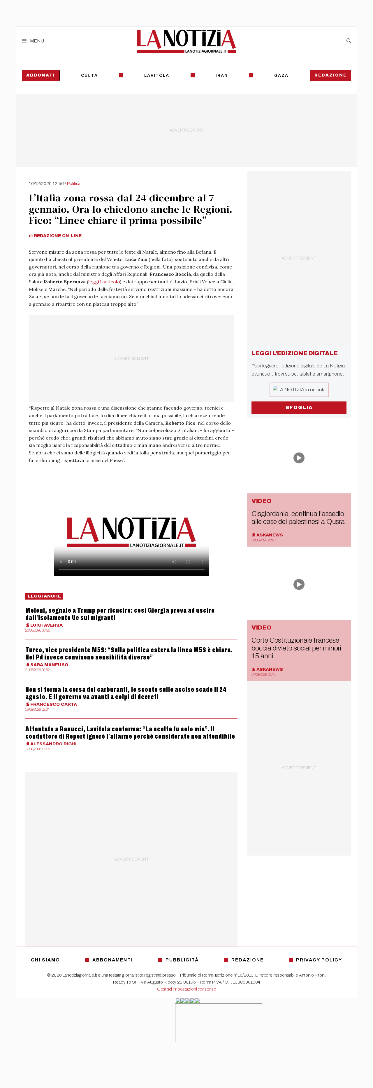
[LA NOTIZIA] (186, 41)
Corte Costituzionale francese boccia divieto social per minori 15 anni (296, 648)
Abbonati (40, 75)
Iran (222, 75)
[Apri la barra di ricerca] (349, 41)
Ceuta (89, 75)
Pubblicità (182, 959)
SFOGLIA (299, 407)
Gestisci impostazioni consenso (186, 989)
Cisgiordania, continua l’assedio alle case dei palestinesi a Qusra (298, 517)
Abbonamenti (112, 959)
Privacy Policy (319, 959)
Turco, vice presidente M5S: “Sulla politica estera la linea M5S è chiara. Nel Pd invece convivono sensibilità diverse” (129, 653)
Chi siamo (45, 959)
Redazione (330, 75)
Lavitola (156, 75)
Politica (73, 183)
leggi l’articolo (104, 282)
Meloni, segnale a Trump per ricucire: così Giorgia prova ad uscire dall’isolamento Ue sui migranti (120, 614)
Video (261, 501)
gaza (281, 75)
